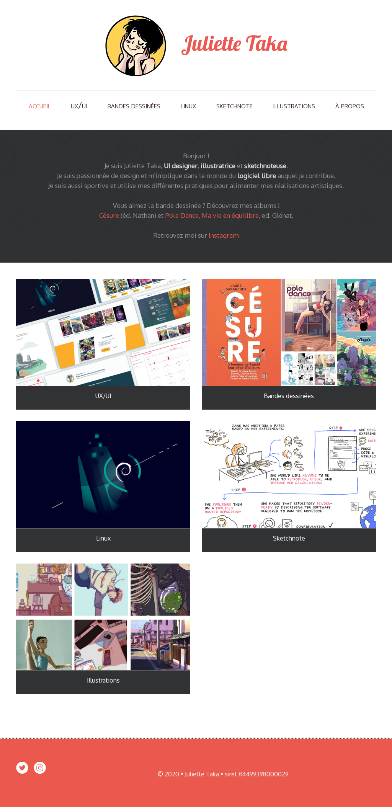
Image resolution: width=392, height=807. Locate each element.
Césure (109, 215)
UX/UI (79, 104)
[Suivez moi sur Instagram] (40, 773)
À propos (349, 104)
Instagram (224, 235)
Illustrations (294, 104)
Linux (188, 104)
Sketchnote (234, 104)
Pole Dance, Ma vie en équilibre (212, 215)
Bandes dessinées (134, 104)
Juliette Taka (231, 43)
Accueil (40, 104)
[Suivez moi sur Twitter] (22, 773)
